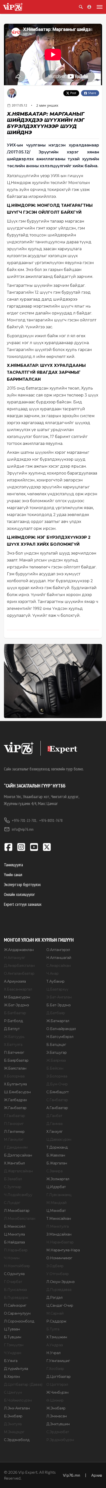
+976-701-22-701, (24, 820)
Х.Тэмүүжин (56, 1337)
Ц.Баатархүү (57, 989)
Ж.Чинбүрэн (57, 1392)
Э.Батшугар (56, 1052)
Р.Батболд (13, 1021)
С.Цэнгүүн (13, 1392)
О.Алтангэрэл (58, 950)
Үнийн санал (13, 874)
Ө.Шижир (55, 1400)
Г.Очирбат (13, 1282)
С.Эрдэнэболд (17, 1440)
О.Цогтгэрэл (57, 1384)
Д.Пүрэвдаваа (58, 1289)
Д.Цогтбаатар (58, 1376)
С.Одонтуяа (14, 1274)
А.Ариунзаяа (15, 981)
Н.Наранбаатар (60, 1242)
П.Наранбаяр (16, 1250)
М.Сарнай (55, 1313)
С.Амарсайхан (58, 965)
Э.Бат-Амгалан (59, 997)
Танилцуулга (13, 865)
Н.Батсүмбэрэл (59, 1036)
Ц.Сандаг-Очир (59, 1305)
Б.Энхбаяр (13, 1416)
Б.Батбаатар (15, 1013)
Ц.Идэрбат (56, 1187)
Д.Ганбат (54, 1116)
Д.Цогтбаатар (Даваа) (23, 1384)
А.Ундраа (54, 1345)
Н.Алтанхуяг (14, 957)
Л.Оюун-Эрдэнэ (60, 1282)
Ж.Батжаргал (57, 1021)
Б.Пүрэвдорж (16, 1297)
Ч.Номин (11, 1258)
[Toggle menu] (98, 7)
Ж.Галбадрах (15, 1100)
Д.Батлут (12, 1029)
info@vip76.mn (23, 829)
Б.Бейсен (54, 1068)
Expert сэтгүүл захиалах (22, 904)
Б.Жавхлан (55, 1155)
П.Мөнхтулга (57, 1226)
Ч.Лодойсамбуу (18, 1195)
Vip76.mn (71, 1475)
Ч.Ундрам (12, 1353)
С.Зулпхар (12, 1187)
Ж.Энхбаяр (56, 1408)
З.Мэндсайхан (58, 1234)
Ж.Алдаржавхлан (19, 950)
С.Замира (54, 1171)
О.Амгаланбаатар (19, 973)
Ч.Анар (52, 973)
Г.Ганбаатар (14, 1116)
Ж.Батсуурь (14, 1036)
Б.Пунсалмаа (15, 1289)
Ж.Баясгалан (15, 1068)
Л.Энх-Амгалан (17, 1408)
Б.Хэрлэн (12, 1376)
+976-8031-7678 (51, 820)
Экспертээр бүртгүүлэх (22, 884)
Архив (96, 1475)
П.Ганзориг (14, 1123)
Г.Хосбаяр (55, 1368)
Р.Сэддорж (56, 1321)
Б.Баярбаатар (16, 1060)
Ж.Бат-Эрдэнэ (16, 1005)
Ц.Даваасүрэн (58, 1139)
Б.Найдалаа (14, 1242)
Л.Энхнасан (56, 1416)
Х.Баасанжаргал (18, 989)
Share (92, 93)
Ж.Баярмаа (56, 1060)
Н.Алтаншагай (58, 957)
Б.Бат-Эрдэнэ (58, 1005)
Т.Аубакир (55, 981)
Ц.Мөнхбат (56, 1210)
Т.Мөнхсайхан (58, 1218)
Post (73, 93)
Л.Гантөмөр (14, 1131)
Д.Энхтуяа (13, 1424)
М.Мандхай (56, 1202)
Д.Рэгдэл (54, 1297)
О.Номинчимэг (59, 1258)
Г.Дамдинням (16, 1147)
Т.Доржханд (57, 1147)
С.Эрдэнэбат (57, 1432)
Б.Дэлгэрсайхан (18, 1155)
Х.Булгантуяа (15, 1084)
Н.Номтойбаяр (17, 1266)
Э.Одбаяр (55, 1266)
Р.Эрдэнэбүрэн (60, 1440)
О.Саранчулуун (17, 1313)
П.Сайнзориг (15, 1305)
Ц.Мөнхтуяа (14, 1234)
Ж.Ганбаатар (15, 1108)
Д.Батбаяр (55, 1013)
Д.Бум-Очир (57, 1084)
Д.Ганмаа (54, 1123)
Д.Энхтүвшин (58, 1424)
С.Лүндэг (12, 1202)
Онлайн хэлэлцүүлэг (19, 894)
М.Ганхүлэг (13, 1139)
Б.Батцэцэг (56, 1044)
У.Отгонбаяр (57, 1274)
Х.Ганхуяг (54, 1131)
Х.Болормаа (14, 1076)
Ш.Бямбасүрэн (17, 1092)
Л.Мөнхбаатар (17, 1210)
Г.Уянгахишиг (58, 1361)
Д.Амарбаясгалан (19, 965)
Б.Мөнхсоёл (14, 1226)
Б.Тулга (52, 1329)
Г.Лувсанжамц (58, 1195)
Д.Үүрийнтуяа (16, 1368)
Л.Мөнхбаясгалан (19, 1218)
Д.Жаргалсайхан (18, 1171)
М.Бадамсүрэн (17, 997)
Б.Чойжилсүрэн (18, 1400)
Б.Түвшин (12, 1337)
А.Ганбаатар (57, 1108)
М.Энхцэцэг (14, 1432)
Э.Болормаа (56, 1076)
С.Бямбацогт (57, 1092)
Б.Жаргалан (56, 1163)
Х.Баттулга (13, 1044)
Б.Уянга (11, 1361)
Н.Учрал (53, 1353)
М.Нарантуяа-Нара (63, 1250)
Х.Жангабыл (14, 1163)
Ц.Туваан (12, 1329)
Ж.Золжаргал (57, 1179)
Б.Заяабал (13, 1179)
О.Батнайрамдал (61, 1029)
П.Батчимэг (14, 1052)
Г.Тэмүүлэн (13, 1345)
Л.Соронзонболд (19, 1321)
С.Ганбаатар (57, 1100)
